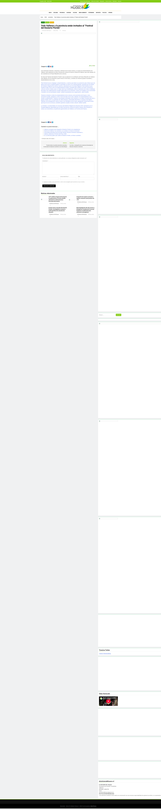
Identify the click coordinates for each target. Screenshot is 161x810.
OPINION (110, 12)
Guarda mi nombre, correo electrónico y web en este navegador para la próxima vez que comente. (64, 181)
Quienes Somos (108, 1)
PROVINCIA (62, 12)
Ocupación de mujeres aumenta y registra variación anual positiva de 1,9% (85, 198)
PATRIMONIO (91, 12)
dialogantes (102, 1)
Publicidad (114, 1)
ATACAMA (55, 12)
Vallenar (52, 22)
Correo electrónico (64, 176)
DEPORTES (98, 12)
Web (79, 176)
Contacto (119, 1)
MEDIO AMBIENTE (83, 12)
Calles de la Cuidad (95, 1)
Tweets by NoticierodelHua (105, 653)
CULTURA (75, 12)
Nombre (44, 176)
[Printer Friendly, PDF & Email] (92, 65)
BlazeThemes (93, 806)
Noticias (47, 22)
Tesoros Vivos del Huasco (85, 1)
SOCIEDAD (69, 12)
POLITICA (104, 12)
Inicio (50, 12)
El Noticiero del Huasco (46, 30)
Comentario (45, 161)
